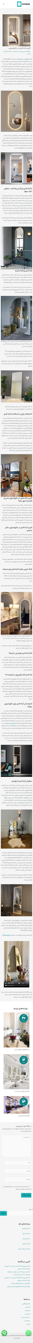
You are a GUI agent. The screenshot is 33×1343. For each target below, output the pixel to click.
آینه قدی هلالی (26, 1244)
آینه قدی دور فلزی (22, 1280)
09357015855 (6, 935)
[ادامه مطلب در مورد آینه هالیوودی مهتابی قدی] (16, 1030)
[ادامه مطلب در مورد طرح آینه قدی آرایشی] (16, 1105)
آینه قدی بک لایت (10, 723)
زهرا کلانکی (27, 1283)
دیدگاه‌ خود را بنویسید (24, 51)
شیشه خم (27, 1321)
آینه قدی (15, 51)
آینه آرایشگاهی (26, 1304)
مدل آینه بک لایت (17, 1275)
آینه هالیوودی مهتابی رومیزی (14, 1286)
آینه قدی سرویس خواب (24, 1249)
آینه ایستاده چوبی (22, 1269)
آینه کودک (27, 1311)
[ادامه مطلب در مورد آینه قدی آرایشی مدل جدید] (16, 1072)
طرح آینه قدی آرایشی (23, 1116)
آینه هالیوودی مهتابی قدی (22, 1049)
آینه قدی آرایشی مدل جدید (22, 1091)
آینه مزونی (27, 1314)
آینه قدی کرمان (26, 1239)
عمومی (28, 1324)
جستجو (31, 1209)
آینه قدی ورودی (26, 1228)
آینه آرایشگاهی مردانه (16, 1283)
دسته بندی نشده (25, 1317)
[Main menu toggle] (3, 4)
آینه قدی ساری (26, 1234)
